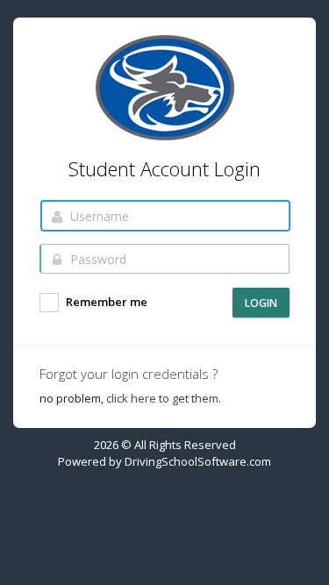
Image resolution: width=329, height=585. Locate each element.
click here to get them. (163, 398)
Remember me (105, 302)
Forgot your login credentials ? (128, 373)
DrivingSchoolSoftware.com (198, 461)
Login (261, 303)
